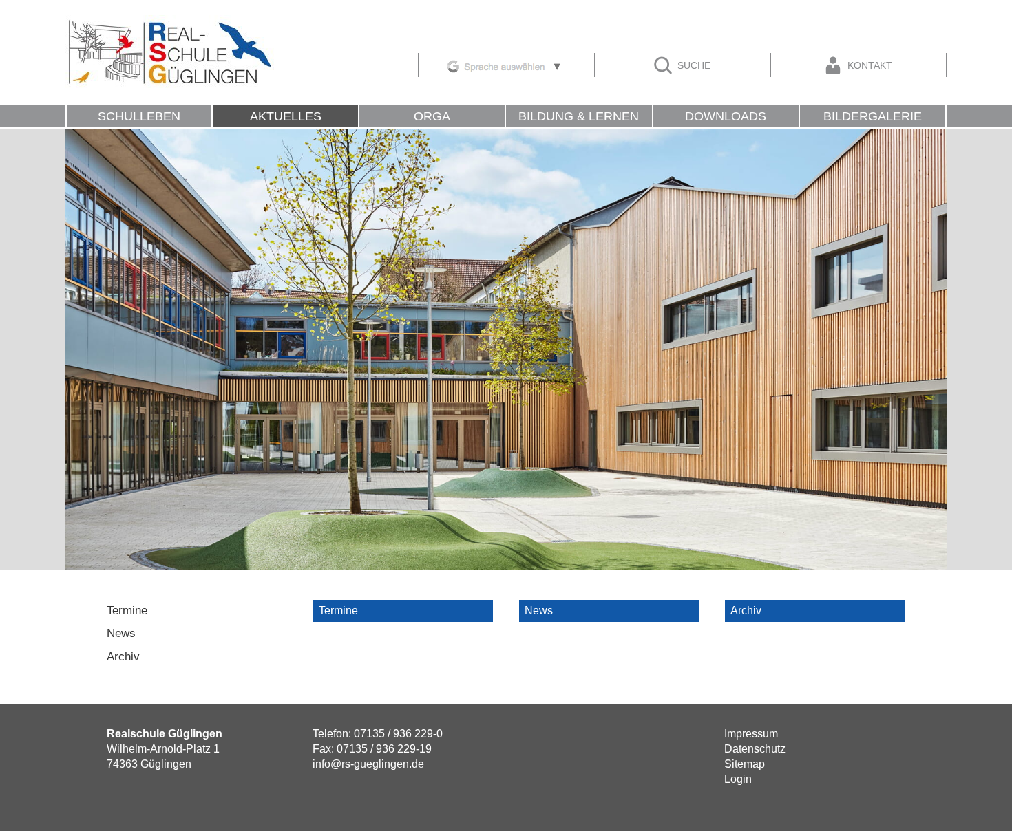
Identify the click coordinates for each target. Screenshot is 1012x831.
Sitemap (744, 764)
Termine (127, 610)
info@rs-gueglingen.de (368, 764)
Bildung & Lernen (578, 116)
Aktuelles (285, 116)
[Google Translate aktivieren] (505, 64)
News (121, 633)
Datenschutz (755, 749)
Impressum (751, 734)
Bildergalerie (872, 116)
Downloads (725, 116)
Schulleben (139, 116)
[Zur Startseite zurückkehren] (169, 22)
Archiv (123, 656)
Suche (692, 65)
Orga (432, 116)
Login (738, 779)
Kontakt (868, 65)
